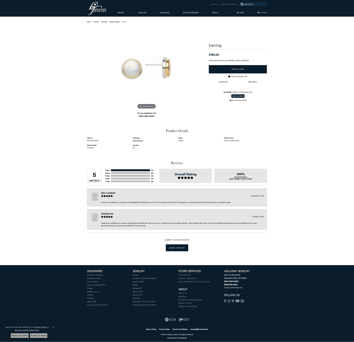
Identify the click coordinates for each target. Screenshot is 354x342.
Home (89, 22)
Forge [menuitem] (90, 288)
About (215, 12)
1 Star (107, 181)
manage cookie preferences (27, 330)
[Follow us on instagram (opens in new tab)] (228, 301)
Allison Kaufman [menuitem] (95, 275)
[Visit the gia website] (170, 319)
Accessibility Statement (199, 329)
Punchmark (182, 338)
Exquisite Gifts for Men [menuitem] (144, 301)
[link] (215, 4)
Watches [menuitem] (137, 298)
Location (182, 296)
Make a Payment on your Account (194, 281)
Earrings (104, 22)
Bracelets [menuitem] (138, 295)
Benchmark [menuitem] (92, 281)
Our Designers (191, 12)
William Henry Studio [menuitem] (97, 305)
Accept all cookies (38, 335)
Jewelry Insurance (187, 278)
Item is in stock (237, 96)
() (152, 170)
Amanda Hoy (107, 213)
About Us (182, 293)
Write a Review (177, 248)
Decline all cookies (20, 335)
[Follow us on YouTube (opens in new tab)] (237, 301)
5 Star (107, 170)
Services (165, 12)
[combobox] (255, 4)
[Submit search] (241, 4)
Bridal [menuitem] (136, 275)
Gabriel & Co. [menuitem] (93, 291)
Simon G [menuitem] (91, 298)
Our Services (184, 275)
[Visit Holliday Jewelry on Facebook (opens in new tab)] (225, 301)
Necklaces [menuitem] (138, 291)
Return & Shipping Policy (190, 300)
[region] (146, 68)
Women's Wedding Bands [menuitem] (144, 278)
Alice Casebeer (108, 192)
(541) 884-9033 (146, 116)
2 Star (107, 178)
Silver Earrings (114, 22)
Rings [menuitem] (135, 285)
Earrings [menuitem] (137, 288)
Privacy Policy (185, 303)
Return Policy (151, 329)
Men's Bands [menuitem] (139, 281)
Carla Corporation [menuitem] (96, 285)
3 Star (107, 176)
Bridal (121, 12)
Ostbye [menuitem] (90, 295)
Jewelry (142, 12)
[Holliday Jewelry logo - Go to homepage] (102, 8)
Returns (252, 82)
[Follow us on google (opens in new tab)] (242, 301)
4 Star (107, 173)
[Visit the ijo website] (184, 319)
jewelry (96, 22)
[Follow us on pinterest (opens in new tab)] (233, 301)
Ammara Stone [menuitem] (94, 278)
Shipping (223, 82)
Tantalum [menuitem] (91, 301)
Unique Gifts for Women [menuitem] (144, 305)
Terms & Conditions (187, 306)
